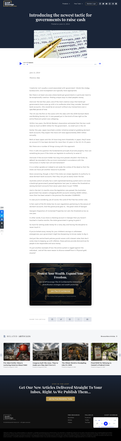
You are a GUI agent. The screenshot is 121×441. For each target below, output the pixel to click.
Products (65, 4)
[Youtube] (106, 3)
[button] (52, 319)
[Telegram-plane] (112, 3)
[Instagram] (109, 3)
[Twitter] (103, 3)
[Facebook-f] (100, 3)
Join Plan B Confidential (60, 291)
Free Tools (77, 4)
